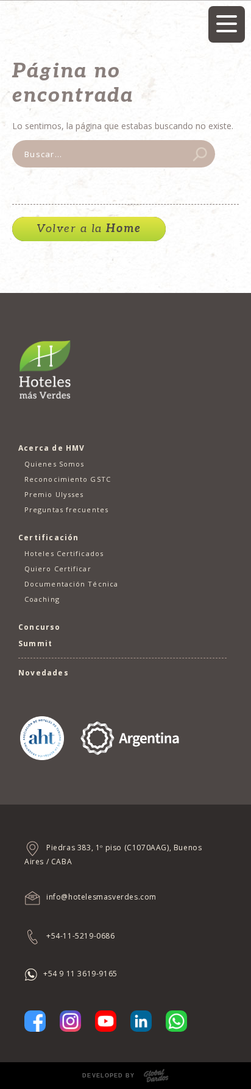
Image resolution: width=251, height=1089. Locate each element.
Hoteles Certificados (64, 553)
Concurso (39, 627)
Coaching (42, 599)
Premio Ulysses (53, 494)
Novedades (43, 673)
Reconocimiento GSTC (67, 479)
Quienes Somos (54, 463)
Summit (35, 643)
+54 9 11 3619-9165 (80, 973)
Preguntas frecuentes (66, 509)
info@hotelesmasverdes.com (101, 897)
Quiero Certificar (57, 568)
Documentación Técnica (71, 583)
